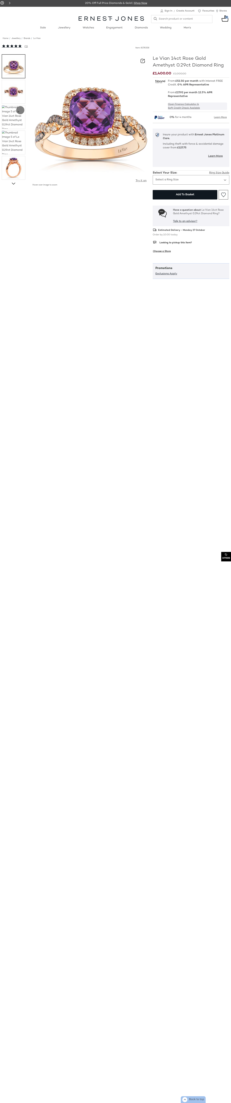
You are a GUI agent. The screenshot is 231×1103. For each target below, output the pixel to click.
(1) (26, 46)
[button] (9, 3)
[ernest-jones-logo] (111, 18)
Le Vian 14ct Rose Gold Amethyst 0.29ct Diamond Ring (188, 62)
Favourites (208, 11)
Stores (223, 11)
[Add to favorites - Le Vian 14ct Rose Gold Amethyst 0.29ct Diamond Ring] (223, 194)
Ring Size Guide (219, 172)
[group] (13, 66)
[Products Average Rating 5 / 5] (12, 46)
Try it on (141, 180)
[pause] (2, 3)
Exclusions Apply (166, 273)
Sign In (168, 11)
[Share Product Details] (142, 60)
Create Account (185, 11)
